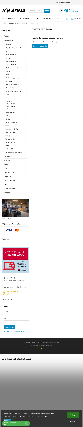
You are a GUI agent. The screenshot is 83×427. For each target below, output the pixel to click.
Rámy (7, 98)
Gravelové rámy (11, 109)
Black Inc (8, 44)
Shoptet (38, 345)
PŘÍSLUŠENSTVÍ (9, 156)
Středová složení (10, 132)
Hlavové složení (10, 54)
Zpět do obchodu (40, 46)
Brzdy (7, 51)
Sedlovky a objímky (11, 129)
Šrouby (7, 135)
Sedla (7, 126)
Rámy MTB (10, 101)
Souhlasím (73, 415)
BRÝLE (6, 168)
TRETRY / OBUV (9, 173)
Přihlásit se (9, 327)
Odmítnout (73, 422)
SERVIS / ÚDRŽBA (9, 181)
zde (45, 416)
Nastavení (7, 420)
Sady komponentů (11, 122)
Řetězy (7, 115)
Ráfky (7, 94)
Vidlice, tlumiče (10, 139)
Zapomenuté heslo (20, 331)
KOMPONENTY (8, 40)
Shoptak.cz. (48, 345)
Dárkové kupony (9, 189)
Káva (5, 185)
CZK (78, 2)
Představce (9, 81)
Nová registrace (9, 331)
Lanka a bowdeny (11, 64)
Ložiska (7, 145)
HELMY (6, 164)
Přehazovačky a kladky (12, 84)
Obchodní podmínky (63, 2)
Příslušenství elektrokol (13, 48)
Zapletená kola (10, 142)
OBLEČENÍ (7, 160)
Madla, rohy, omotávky (12, 68)
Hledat (47, 10)
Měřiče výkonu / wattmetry (14, 152)
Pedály (7, 74)
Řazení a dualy (10, 112)
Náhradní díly (9, 149)
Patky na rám (11, 106)
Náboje (7, 71)
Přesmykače (9, 88)
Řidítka (7, 119)
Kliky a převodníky (11, 61)
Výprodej (7, 193)
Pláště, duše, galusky (12, 78)
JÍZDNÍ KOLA (7, 36)
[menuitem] (10, 18)
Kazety (7, 58)
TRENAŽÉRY (8, 177)
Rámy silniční (11, 104)
